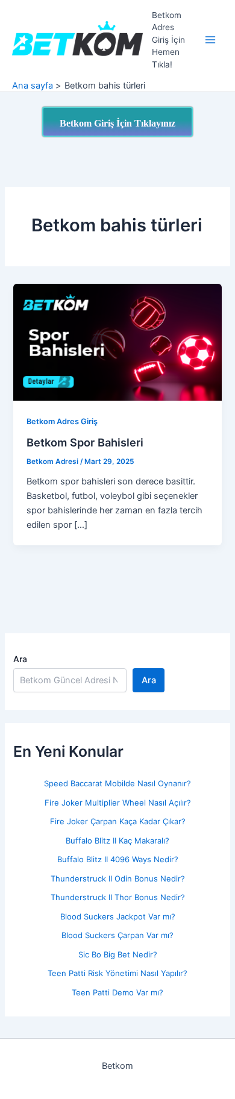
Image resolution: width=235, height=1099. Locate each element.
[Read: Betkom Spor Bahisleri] (117, 341)
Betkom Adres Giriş (62, 421)
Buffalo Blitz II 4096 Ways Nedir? (117, 859)
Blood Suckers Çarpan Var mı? (117, 935)
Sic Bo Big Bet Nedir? (117, 954)
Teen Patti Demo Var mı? (117, 992)
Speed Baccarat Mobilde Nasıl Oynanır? (117, 783)
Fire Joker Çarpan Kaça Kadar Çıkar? (118, 821)
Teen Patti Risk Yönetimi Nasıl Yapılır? (117, 973)
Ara (20, 659)
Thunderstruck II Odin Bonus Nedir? (118, 878)
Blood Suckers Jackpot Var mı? (117, 916)
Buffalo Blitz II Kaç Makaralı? (117, 840)
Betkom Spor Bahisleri (85, 442)
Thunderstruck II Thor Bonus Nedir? (118, 897)
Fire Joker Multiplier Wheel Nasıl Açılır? (118, 802)
